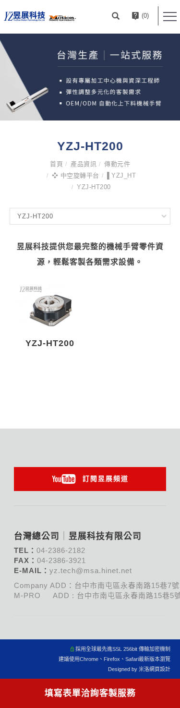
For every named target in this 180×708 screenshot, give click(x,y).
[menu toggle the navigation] (170, 17)
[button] (117, 16)
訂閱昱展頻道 (106, 478)
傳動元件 (117, 164)
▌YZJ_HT (121, 175)
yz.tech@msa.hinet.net (90, 570)
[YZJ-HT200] (50, 306)
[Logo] (40, 15)
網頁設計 (159, 669)
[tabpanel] (90, 77)
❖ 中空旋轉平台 (75, 175)
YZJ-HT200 (94, 187)
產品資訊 (83, 164)
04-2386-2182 (60, 550)
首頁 (56, 164)
